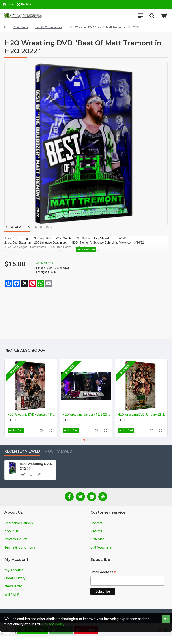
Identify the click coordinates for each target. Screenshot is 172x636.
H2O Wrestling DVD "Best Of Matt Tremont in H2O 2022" (37, 464)
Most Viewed (58, 451)
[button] (84, 440)
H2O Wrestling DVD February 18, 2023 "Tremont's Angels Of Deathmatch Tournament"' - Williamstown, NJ (32, 414)
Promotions (20, 27)
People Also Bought (26, 350)
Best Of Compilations (48, 27)
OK (166, 619)
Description (17, 227)
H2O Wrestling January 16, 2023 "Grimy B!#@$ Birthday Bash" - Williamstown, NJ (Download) (87, 414)
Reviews (43, 227)
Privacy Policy (53, 624)
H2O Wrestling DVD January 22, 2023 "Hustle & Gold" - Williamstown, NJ (142, 414)
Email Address (103, 573)
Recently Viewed (22, 451)
